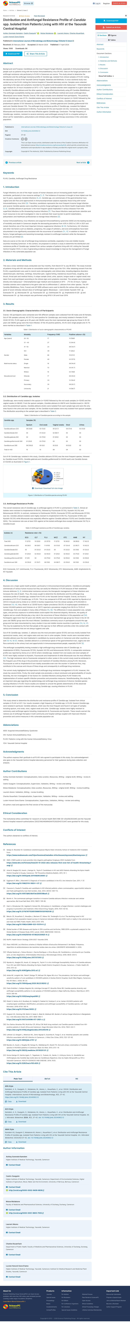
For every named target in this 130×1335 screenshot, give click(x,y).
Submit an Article (119, 3)
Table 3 (76, 508)
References (101, 103)
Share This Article (37, 54)
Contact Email (14, 1165)
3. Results (101, 65)
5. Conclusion (103, 72)
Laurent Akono (63, 33)
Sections (103, 35)
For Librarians (66, 1307)
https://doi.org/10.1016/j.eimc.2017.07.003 (24, 957)
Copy (10, 1101)
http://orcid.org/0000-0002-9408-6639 (25, 1190)
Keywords (100, 49)
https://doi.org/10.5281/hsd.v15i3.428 (22, 1063)
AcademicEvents (51, 1307)
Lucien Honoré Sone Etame (13, 37)
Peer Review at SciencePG (90, 1297)
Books (48, 1303)
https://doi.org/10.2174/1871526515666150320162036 (29, 911)
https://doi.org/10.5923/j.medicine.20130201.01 (26, 1050)
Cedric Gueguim (30, 33)
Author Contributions (105, 90)
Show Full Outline (105, 76)
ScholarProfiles (51, 1310)
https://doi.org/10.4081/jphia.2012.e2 (22, 970)
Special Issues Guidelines (69, 1310)
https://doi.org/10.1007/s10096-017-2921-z (25, 1019)
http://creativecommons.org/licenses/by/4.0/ (51, 145)
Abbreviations (102, 81)
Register (106, 3)
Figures (113, 35)
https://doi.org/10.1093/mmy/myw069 (22, 996)
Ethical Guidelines (87, 1303)
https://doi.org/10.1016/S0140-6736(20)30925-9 (27, 935)
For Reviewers (66, 1297)
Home (5, 10)
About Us (7, 1291)
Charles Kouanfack (77, 33)
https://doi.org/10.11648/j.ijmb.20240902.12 (22, 1097)
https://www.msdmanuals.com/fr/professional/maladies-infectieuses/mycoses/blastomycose (46, 855)
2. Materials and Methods (107, 61)
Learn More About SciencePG (14, 1301)
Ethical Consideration (105, 94)
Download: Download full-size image (49, 488)
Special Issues (50, 1297)
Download (22, 1101)
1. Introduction (103, 57)
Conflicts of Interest (104, 98)
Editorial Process (87, 1294)
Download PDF (14, 54)
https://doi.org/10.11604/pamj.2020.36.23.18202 (27, 983)
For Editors (65, 1300)
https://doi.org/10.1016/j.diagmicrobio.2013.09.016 (28, 1030)
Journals (49, 1294)
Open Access (86, 1300)
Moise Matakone (47, 33)
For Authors (65, 1294)
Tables (113, 40)
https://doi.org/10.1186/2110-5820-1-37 (23, 883)
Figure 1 (27, 462)
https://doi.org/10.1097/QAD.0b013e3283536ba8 (27, 894)
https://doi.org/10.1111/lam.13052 (20, 1009)
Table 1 (29, 325)
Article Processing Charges (90, 1307)
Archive (11, 10)
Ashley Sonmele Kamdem (13, 33)
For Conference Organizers (70, 1303)
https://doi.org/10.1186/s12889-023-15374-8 (25, 924)
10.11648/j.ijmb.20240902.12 (30, 131)
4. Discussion (103, 68)
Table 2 (53, 411)
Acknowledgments (104, 85)
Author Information (104, 112)
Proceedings (50, 1300)
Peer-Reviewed (39, 16)
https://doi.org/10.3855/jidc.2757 (21, 1040)
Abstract (100, 44)
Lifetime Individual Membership (92, 1310)
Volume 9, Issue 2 (22, 10)
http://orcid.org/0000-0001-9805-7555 (25, 1213)
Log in (97, 3)
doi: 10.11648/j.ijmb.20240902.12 (51, 1117)
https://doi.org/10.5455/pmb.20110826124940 (26, 876)
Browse (27, 3)
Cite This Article (103, 107)
